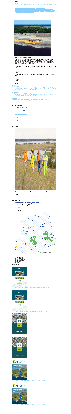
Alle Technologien (17, 207)
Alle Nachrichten (17, 102)
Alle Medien (16, 412)
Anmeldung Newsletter (23, 102)
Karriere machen (17, 197)
